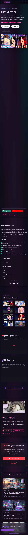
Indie (14, 22)
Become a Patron (15, 458)
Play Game (7, 211)
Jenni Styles (6, 26)
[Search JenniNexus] (22, 2)
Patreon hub (13, 463)
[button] (8, 303)
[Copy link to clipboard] (17, 283)
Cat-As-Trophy (8, 433)
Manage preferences (14, 533)
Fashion (10, 22)
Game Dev (7, 8)
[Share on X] (10, 283)
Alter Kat (16, 26)
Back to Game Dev (9, 214)
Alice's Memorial (8, 430)
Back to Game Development (15, 388)
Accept (7, 530)
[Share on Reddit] (14, 283)
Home (2, 8)
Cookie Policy (6, 526)
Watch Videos (7, 30)
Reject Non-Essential (20, 530)
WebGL (6, 22)
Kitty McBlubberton (19, 430)
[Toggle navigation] (25, 2)
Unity (2, 22)
